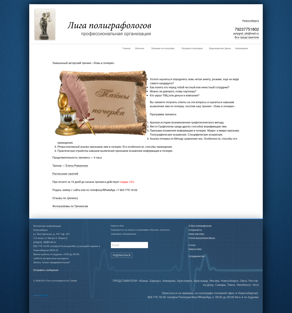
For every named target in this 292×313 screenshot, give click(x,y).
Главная (126, 48)
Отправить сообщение (45, 269)
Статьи (192, 244)
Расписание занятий (65, 174)
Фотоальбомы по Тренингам (70, 206)
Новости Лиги (195, 248)
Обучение (139, 48)
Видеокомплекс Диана (220, 48)
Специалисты (195, 229)
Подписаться (121, 255)
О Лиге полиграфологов (200, 225)
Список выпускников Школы (202, 237)
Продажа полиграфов (191, 48)
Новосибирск (250, 21)
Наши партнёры (196, 233)
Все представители (247, 37)
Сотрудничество (196, 256)
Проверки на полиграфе (163, 48)
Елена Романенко (77, 165)
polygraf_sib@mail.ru (246, 33)
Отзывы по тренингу (65, 198)
